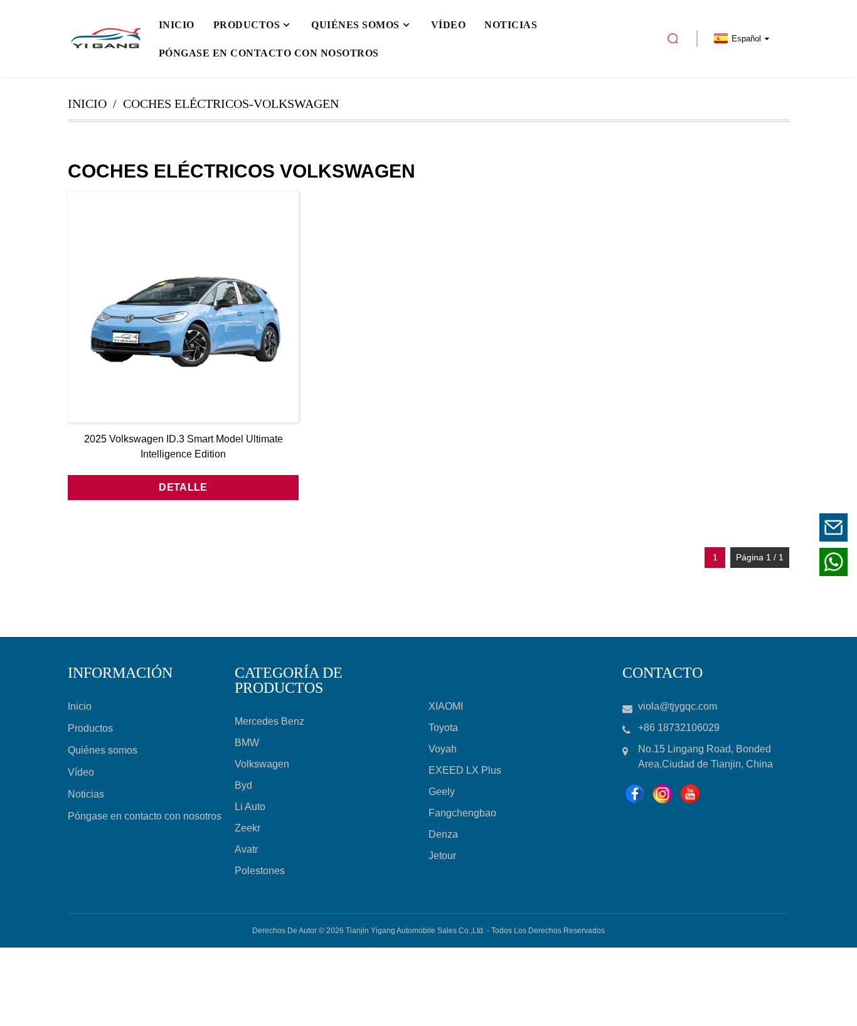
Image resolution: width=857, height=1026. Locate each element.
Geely (441, 791)
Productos (90, 728)
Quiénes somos (102, 750)
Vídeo (81, 772)
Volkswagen (262, 764)
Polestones (260, 870)
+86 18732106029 (755, 561)
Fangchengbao (462, 813)
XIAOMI (445, 706)
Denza (443, 834)
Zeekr (247, 828)
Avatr (246, 849)
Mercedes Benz (269, 721)
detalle (183, 487)
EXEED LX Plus (464, 770)
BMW (247, 742)
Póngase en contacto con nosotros (144, 816)
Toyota (443, 727)
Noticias (86, 794)
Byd (243, 785)
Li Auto (250, 806)
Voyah (442, 749)
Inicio (87, 103)
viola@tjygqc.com (756, 527)
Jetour (442, 855)
